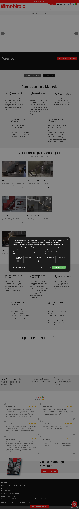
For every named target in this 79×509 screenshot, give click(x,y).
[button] (19, 267)
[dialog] (39, 254)
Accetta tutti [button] (59, 267)
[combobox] (67, 239)
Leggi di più (62, 253)
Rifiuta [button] (43, 267)
